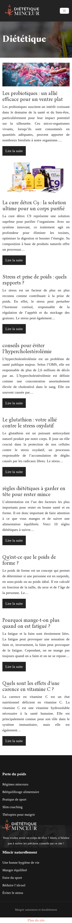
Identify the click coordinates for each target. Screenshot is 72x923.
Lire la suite (14, 151)
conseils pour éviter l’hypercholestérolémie (27, 349)
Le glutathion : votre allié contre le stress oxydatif (29, 423)
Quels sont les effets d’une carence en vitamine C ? (30, 686)
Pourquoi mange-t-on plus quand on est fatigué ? (30, 623)
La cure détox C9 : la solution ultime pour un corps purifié (34, 206)
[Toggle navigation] (64, 11)
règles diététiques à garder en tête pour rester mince (33, 491)
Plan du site (36, 920)
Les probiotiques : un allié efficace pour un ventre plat (32, 96)
